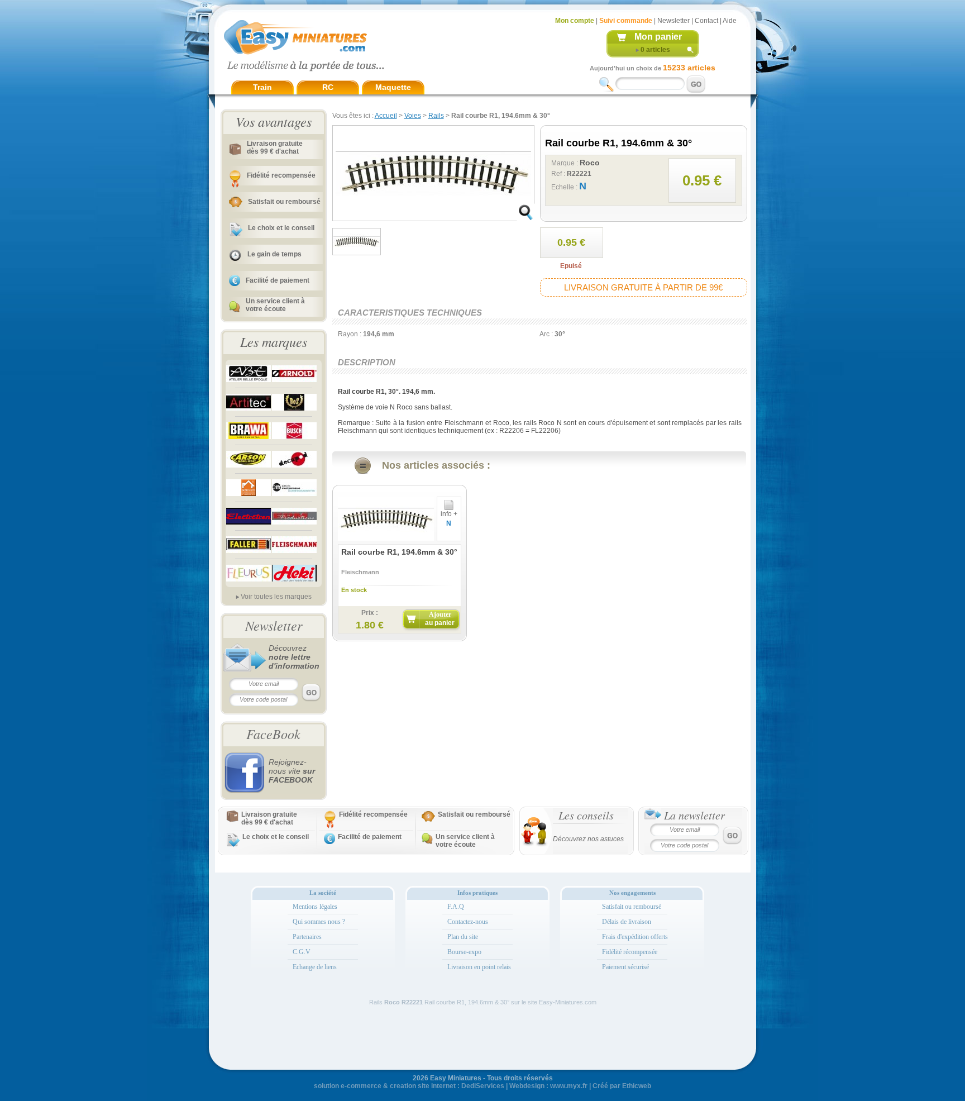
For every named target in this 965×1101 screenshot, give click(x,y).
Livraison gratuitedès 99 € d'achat (275, 147)
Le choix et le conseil (281, 228)
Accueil (386, 116)
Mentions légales (315, 907)
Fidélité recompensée (281, 175)
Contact (706, 21)
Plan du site (462, 937)
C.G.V (301, 952)
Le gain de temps (274, 254)
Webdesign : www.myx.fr (548, 1086)
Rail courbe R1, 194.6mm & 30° (399, 551)
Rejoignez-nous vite (292, 770)
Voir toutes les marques (276, 596)
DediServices (482, 1086)
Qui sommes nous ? (319, 922)
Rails (436, 116)
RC (327, 87)
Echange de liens (315, 967)
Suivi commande (625, 21)
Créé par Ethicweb (622, 1086)
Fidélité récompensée (629, 952)
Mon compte (574, 21)
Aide (730, 21)
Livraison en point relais (479, 967)
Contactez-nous (467, 922)
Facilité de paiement (277, 280)
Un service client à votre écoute (275, 305)
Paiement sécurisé (625, 967)
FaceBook (273, 733)
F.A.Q (455, 907)
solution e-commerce (347, 1086)
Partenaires (307, 937)
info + (449, 514)
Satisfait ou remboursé (284, 202)
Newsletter (673, 21)
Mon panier (658, 36)
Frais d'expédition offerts (635, 937)
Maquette (393, 87)
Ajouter (440, 619)
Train (262, 87)
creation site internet (423, 1086)
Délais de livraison (626, 922)
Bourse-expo (464, 952)
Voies (412, 116)
